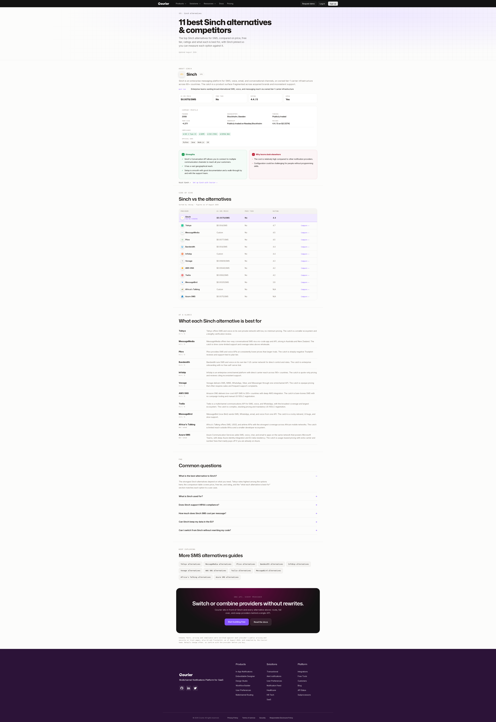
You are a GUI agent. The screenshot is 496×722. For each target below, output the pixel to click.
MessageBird (191, 282)
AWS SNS (189, 268)
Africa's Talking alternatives (196, 577)
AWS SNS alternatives (216, 571)
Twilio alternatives (241, 571)
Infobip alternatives (298, 564)
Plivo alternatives (246, 564)
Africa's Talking (192, 289)
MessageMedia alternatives (218, 564)
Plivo (187, 240)
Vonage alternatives (190, 571)
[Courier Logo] (163, 3)
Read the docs (261, 622)
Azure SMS (190, 296)
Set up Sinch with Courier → (205, 183)
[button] (181, 4)
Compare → (305, 226)
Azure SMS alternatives (227, 577)
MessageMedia (192, 232)
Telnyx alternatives (190, 564)
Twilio (188, 275)
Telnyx (188, 225)
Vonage (188, 261)
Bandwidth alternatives (271, 564)
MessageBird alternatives (268, 571)
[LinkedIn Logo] (188, 688)
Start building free (236, 622)
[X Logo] (195, 688)
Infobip (188, 254)
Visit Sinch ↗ (185, 183)
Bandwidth (190, 247)
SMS (180, 13)
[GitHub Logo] (181, 688)
